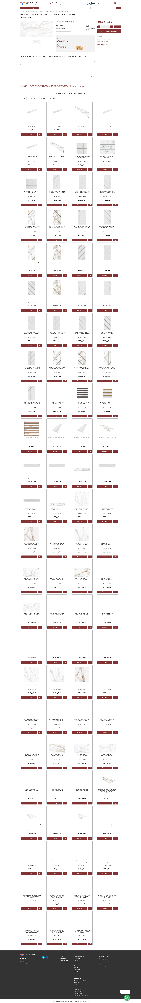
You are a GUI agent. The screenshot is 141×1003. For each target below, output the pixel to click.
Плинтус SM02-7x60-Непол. (31, 156)
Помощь (62, 956)
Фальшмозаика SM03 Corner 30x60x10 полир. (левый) (82, 367)
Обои (75, 965)
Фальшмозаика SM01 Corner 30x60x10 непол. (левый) (107, 227)
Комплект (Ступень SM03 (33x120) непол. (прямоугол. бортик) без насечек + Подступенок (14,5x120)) (107, 790)
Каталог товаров (30, 8)
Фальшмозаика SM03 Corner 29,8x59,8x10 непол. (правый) (32, 227)
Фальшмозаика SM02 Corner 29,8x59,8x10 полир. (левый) (32, 332)
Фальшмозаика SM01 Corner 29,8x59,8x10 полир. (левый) (107, 297)
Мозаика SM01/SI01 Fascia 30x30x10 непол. (57, 403)
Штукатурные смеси (78, 993)
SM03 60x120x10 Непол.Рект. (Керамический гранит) (82, 579)
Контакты (43, 8)
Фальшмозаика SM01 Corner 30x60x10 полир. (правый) (82, 297)
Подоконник (76, 982)
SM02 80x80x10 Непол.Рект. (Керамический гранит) (82, 614)
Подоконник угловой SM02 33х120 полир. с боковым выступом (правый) (31, 930)
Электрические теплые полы (81, 995)
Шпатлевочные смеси (79, 991)
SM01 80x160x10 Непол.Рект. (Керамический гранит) (107, 684)
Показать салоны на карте (103, 41)
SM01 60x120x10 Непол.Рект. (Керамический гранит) (31, 579)
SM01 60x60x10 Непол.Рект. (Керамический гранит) (82, 543)
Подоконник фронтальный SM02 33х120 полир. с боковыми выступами (82, 930)
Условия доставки (64, 960)
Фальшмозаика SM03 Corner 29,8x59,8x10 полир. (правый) (107, 367)
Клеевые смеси (77, 969)
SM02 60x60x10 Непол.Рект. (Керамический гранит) (82, 508)
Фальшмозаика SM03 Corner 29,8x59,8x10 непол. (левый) (57, 227)
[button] (127, 998)
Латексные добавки (78, 973)
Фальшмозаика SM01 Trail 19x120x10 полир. (31, 508)
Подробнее (99, 36)
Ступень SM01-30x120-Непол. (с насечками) (82, 438)
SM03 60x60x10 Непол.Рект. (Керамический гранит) (31, 543)
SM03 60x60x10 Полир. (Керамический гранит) (82, 684)
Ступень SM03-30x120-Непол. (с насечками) (107, 438)
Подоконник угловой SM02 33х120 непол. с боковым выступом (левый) (57, 895)
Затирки (76, 967)
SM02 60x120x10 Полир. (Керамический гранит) (107, 754)
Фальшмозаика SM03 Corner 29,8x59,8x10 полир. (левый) (57, 297)
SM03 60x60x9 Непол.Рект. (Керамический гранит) (107, 508)
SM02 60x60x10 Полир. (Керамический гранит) (31, 684)
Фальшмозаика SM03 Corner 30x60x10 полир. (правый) (57, 367)
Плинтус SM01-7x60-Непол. (107, 121)
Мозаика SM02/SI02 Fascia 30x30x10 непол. (107, 403)
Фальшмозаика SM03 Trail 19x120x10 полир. (56, 508)
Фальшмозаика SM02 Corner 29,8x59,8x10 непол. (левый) (82, 191)
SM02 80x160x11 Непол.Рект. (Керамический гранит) (31, 719)
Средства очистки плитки (80, 986)
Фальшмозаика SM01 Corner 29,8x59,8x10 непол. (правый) (57, 191)
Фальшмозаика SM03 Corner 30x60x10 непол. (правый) (32, 262)
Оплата (68, 8)
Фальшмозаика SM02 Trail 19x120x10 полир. (107, 473)
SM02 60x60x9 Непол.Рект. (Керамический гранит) (57, 543)
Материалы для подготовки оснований (82, 964)
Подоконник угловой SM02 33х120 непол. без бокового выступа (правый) (107, 825)
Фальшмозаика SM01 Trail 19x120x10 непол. (57, 473)
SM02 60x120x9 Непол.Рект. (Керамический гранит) (107, 579)
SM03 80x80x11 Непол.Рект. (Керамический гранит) (107, 614)
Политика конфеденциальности (27, 963)
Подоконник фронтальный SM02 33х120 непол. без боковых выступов (32, 860)
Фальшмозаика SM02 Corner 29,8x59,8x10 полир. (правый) (32, 367)
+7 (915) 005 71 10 (105, 956)
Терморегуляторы (78, 989)
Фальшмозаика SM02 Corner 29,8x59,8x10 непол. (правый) (107, 262)
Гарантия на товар (64, 962)
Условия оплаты (63, 958)
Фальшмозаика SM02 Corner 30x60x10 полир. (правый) (57, 332)
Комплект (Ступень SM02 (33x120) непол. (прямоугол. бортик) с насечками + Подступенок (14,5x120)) (82, 825)
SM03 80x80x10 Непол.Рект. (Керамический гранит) (57, 649)
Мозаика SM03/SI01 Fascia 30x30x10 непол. (32, 438)
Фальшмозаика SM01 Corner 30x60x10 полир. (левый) (107, 332)
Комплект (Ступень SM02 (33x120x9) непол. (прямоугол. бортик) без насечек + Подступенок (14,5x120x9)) (57, 825)
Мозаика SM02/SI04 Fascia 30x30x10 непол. (82, 403)
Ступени (76, 962)
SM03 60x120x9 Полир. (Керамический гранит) (31, 790)
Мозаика (76, 960)
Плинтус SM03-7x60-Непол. (56, 156)
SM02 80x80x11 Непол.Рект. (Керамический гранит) (107, 649)
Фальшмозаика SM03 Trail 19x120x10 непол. (82, 473)
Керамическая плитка (79, 956)
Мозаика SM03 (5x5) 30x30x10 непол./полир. (107, 156)
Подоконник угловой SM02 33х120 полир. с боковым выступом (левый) (57, 930)
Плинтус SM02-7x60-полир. (56, 121)
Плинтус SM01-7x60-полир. (31, 121)
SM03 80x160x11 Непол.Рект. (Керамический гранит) (107, 719)
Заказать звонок (89, 4)
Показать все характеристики (63, 31)
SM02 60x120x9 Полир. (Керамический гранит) (57, 790)
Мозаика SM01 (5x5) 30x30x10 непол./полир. (32, 191)
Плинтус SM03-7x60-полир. (82, 121)
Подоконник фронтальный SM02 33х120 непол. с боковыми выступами (107, 895)
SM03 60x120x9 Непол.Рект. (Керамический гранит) (57, 579)
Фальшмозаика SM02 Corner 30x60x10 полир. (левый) (82, 332)
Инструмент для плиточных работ (81, 980)
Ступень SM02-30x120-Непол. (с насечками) (57, 438)
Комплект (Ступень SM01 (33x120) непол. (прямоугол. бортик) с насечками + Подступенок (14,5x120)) (32, 825)
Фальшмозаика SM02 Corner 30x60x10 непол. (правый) (82, 262)
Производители (52, 8)
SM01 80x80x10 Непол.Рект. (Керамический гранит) (57, 614)
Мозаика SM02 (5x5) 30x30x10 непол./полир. (82, 156)
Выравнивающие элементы (80, 987)
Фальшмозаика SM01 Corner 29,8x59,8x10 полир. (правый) (32, 403)
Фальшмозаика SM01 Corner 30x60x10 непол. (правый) (82, 227)
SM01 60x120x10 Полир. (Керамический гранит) (82, 754)
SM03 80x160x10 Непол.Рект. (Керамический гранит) (56, 719)
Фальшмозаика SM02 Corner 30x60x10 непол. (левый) (32, 297)
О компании (23, 961)
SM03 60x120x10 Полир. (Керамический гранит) (57, 754)
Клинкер (76, 971)
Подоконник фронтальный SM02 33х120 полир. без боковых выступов (32, 895)
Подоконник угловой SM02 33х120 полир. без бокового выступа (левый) (82, 860)
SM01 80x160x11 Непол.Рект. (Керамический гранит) (31, 754)
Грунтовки (76, 976)
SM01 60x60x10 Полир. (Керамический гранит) (57, 684)
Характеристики (65, 22)
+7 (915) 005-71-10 (93, 3)
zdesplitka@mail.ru (62, 41)
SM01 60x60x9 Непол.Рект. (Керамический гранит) (107, 543)
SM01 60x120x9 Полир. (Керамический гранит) (82, 790)
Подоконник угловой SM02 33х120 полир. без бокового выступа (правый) (107, 860)
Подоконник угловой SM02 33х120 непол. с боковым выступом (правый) (82, 895)
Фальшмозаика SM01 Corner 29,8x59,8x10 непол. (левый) (107, 191)
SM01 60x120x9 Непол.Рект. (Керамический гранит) (32, 649)
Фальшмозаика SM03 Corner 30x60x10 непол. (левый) (57, 262)
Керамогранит (77, 958)
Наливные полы (77, 978)
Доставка (61, 8)
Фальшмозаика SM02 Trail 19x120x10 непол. (31, 473)
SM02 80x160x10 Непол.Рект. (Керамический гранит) (82, 719)
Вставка (75, 975)
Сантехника (77, 984)
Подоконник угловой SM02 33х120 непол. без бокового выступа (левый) (57, 860)
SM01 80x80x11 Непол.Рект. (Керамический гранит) (82, 649)
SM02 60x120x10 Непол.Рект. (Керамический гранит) (31, 614)
